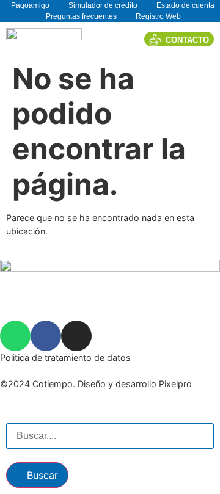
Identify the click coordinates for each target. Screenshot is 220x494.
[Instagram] (76, 336)
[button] (123, 39)
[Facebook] (46, 336)
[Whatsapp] (15, 336)
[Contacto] (155, 39)
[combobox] (110, 436)
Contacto (187, 40)
